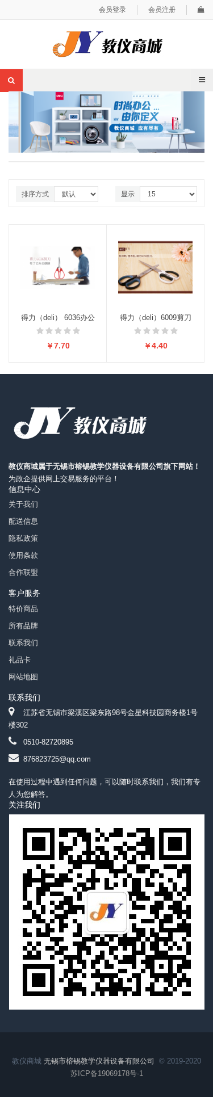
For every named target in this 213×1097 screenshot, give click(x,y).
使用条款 (23, 555)
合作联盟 (23, 572)
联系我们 (23, 642)
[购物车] (201, 10)
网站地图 (23, 677)
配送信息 (23, 521)
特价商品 (23, 608)
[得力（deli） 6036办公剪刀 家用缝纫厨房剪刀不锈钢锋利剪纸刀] (57, 266)
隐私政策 (23, 538)
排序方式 (35, 194)
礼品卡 (20, 659)
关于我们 (23, 504)
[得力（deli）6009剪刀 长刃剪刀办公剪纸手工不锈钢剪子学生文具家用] (155, 266)
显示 (128, 194)
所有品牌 (23, 625)
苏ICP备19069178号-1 (106, 1073)
